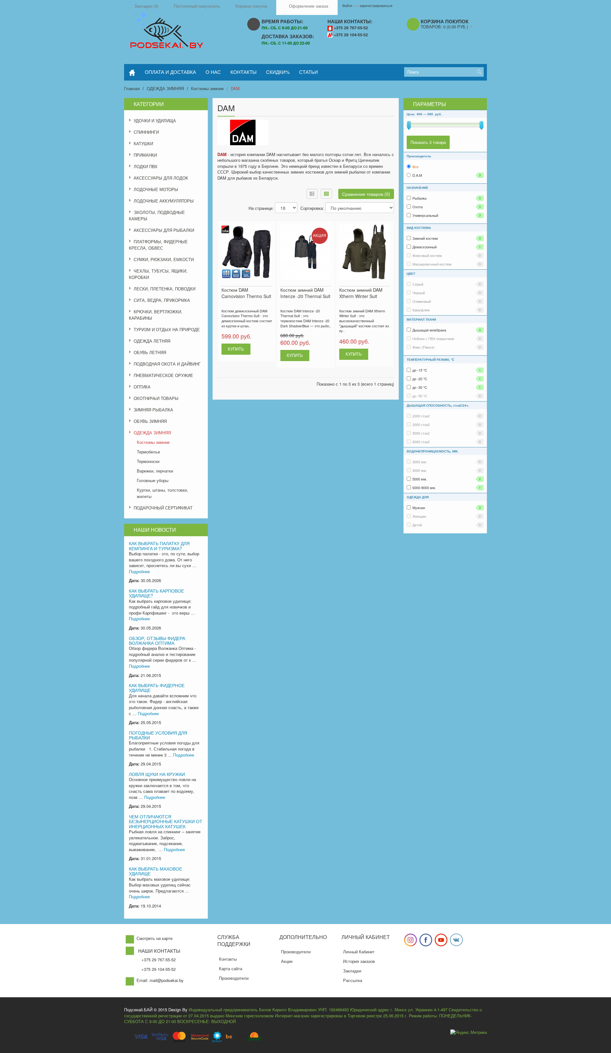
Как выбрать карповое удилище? (156, 593)
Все (415, 166)
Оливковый (446, 301)
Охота (446, 206)
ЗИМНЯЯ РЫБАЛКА (153, 410)
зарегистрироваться (376, 5)
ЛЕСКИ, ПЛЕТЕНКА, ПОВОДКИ (164, 289)
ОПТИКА (142, 387)
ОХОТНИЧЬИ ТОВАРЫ (156, 398)
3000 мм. (446, 461)
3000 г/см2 (446, 424)
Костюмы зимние (207, 88)
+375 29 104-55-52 (351, 35)
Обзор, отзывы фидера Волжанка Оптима (157, 640)
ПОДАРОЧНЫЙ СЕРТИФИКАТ (163, 508)
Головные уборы (152, 480)
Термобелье (148, 452)
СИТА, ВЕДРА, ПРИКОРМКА (162, 300)
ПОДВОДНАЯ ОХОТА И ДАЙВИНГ (167, 364)
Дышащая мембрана (446, 329)
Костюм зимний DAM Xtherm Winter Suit (361, 293)
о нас (213, 71)
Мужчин (446, 507)
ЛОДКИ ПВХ (146, 166)
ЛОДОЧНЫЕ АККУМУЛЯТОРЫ (164, 201)
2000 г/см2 (446, 415)
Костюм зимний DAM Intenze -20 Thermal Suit (305, 293)
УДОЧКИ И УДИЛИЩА (155, 120)
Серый (446, 284)
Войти (347, 5)
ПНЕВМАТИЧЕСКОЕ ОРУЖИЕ (163, 375)
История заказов (359, 961)
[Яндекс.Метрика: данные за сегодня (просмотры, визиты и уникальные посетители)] (468, 1032)
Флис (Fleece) (446, 347)
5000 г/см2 (446, 433)
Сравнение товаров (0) (366, 194)
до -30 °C (446, 387)
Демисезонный (446, 246)
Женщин (446, 516)
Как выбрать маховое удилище (155, 871)
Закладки (352, 971)
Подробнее (139, 571)
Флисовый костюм (446, 255)
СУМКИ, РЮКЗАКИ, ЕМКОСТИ (164, 259)
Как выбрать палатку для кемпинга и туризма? (159, 545)
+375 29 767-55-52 (351, 28)
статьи (308, 71)
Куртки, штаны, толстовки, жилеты (162, 493)
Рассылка (352, 980)
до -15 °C (446, 370)
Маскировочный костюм (446, 264)
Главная (132, 88)
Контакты (228, 959)
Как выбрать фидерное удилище (157, 687)
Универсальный (446, 215)
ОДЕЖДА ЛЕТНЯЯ (152, 341)
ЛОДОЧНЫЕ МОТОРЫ (156, 189)
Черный (446, 292)
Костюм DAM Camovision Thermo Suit (246, 293)
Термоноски (148, 461)
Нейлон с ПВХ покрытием (446, 338)
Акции (286, 961)
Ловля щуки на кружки (157, 774)
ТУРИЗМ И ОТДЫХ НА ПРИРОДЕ (167, 329)
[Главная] (132, 72)
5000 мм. (446, 478)
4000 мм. (446, 470)
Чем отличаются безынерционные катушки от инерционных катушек (165, 821)
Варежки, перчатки (155, 471)
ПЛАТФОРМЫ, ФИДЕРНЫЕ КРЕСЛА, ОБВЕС (158, 244)
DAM (235, 88)
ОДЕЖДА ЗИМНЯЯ (165, 88)
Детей (446, 524)
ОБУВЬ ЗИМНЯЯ (150, 421)
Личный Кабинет (359, 952)
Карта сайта (230, 968)
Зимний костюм (446, 238)
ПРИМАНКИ (145, 155)
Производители (234, 978)
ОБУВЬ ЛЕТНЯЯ (150, 352)
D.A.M (446, 175)
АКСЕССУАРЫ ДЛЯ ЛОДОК (161, 178)
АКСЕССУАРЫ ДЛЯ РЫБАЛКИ (164, 230)
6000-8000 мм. (446, 487)
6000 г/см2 (446, 441)
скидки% (278, 71)
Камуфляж (446, 309)
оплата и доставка (170, 71)
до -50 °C (446, 395)
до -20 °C (446, 378)
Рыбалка (446, 198)
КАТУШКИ (143, 143)
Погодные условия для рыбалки (158, 735)
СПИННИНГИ (146, 132)
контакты (243, 71)
